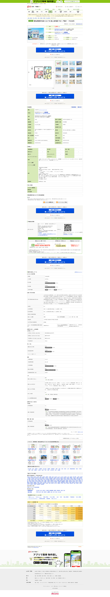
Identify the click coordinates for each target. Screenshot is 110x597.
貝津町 (55, 477)
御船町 (59, 483)
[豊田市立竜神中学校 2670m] (58, 69)
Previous (28, 72)
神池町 (71, 477)
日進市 (28, 487)
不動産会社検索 (42, 498)
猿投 (77, 468)
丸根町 (43, 483)
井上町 (62, 476)
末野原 (36, 468)
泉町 (53, 476)
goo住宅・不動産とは (38, 571)
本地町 (80, 482)
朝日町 (35, 476)
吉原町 (35, 484)
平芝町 (41, 482)
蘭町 (41, 476)
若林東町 (42, 484)
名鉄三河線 (57, 30)
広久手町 (52, 482)
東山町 (35, 482)
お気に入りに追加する (55, 54)
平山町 (48, 482)
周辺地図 (66, 32)
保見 (62, 468)
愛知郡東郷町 (36, 487)
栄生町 (81, 476)
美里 (49, 483)
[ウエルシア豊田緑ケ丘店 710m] (58, 75)
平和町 (70, 482)
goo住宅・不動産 (29, 571)
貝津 (59, 468)
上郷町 (77, 477)
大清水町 (32, 477)
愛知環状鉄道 (57, 29)
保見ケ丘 (77, 482)
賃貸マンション (52, 575)
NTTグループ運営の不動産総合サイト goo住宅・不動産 (36, 3)
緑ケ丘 (55, 483)
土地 (56, 578)
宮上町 (62, 483)
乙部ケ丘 (46, 477)
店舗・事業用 (39, 575)
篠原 (65, 468)
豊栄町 (73, 482)
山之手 (28, 484)
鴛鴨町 (43, 477)
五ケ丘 (59, 476)
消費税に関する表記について (49, 573)
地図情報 (76, 582)
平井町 (38, 482)
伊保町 (65, 476)
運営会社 (65, 586)
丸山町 (47, 483)
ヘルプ (52, 586)
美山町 (68, 483)
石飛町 (50, 476)
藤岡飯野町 (63, 482)
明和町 (77, 483)
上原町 (78, 476)
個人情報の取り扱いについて (39, 573)
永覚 (33, 468)
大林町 (36, 477)
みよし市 (32, 487)
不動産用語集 (73, 107)
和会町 (61, 477)
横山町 (31, 484)
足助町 (38, 476)
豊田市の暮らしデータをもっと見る (71, 438)
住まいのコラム (64, 582)
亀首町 (80, 477)
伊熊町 (43, 476)
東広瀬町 (31, 482)
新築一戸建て (48, 578)
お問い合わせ (56, 586)
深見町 (59, 482)
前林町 (28, 483)
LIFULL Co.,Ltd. (36, 547)
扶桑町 (67, 482)
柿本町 (58, 477)
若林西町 (38, 484)
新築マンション (37, 578)
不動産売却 (36, 580)
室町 (74, 483)
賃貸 (35, 575)
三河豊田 (40, 468)
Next (53, 72)
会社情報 (40, 232)
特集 (35, 582)
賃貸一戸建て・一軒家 (45, 575)
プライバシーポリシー (46, 586)
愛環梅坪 (52, 468)
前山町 (31, 483)
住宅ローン (64, 578)
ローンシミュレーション (43, 109)
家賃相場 (48, 498)
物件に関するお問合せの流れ (63, 571)
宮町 (65, 483)
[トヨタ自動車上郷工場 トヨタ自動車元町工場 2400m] (79, 75)
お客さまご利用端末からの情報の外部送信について (50, 571)
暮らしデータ (54, 498)
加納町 (68, 477)
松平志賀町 (40, 483)
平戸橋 (80, 468)
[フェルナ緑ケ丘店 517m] (79, 69)
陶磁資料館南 (72, 468)
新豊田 (49, 468)
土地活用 (40, 580)
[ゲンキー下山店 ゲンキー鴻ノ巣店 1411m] (65, 75)
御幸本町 (71, 483)
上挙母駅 (60, 30)
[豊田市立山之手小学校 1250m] (79, 63)
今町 (68, 476)
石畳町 (47, 476)
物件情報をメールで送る (68, 234)
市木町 (55, 476)
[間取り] (40, 73)
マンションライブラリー (33, 498)
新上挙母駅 (62, 29)
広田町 (55, 482)
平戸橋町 (44, 482)
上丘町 (74, 477)
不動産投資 (60, 578)
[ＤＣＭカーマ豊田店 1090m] (72, 75)
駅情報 (73, 29)
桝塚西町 (35, 483)
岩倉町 (71, 476)
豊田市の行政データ (58, 33)
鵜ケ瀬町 (74, 476)
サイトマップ (61, 586)
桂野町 (64, 477)
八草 (68, 468)
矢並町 (80, 483)
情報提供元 (70, 571)
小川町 (39, 477)
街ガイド (60, 582)
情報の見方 (79, 107)
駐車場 (56, 575)
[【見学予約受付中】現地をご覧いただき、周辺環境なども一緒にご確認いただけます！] (65, 63)
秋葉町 (31, 476)
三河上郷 (29, 468)
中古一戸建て (53, 578)
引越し (38, 582)
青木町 (28, 476)
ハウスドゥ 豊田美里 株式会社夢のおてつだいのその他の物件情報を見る (43, 441)
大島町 (29, 477)
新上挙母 (44, 468)
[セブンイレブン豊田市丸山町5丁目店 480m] (72, 69)
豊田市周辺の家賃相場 (66, 33)
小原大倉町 (51, 477)
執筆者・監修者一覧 (71, 582)
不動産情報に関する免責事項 (77, 571)
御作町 (52, 483)
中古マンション (42, 578)
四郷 (56, 468)
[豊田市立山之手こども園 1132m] (65, 69)
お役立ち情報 (28, 582)
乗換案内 (69, 29)
